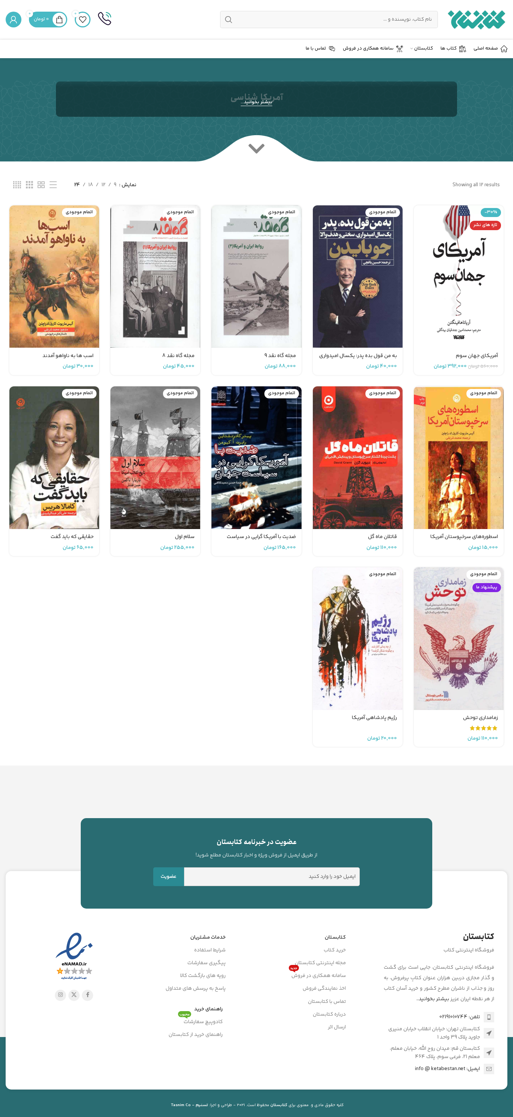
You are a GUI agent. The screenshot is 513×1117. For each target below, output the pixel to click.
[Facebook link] (87, 995)
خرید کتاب (335, 950)
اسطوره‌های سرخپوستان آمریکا (464, 537)
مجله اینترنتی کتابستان (320, 963)
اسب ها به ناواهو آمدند (68, 356)
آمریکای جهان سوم (477, 356)
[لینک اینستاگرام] (60, 995)
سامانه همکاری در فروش (318, 974)
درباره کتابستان (329, 1014)
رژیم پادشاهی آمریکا (374, 718)
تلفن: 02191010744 (459, 1017)
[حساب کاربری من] (13, 19)
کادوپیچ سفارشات (201, 1021)
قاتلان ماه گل (382, 537)
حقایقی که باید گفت (72, 537)
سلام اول (185, 537)
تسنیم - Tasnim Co (189, 1105)
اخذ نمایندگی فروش (324, 988)
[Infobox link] (104, 19)
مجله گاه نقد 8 (178, 356)
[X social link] (74, 995)
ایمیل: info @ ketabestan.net (447, 1069)
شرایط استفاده (210, 950)
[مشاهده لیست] (53, 185)
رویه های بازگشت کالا (203, 976)
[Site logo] (476, 19)
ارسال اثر (337, 1027)
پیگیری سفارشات (206, 963)
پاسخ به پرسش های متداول (196, 988)
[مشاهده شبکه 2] (41, 185)
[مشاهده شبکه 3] (29, 185)
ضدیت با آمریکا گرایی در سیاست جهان (261, 541)
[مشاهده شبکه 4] (17, 185)
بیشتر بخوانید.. (432, 999)
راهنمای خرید (208, 1009)
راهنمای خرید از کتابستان (196, 1035)
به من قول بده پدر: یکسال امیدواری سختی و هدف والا (358, 360)
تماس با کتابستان (327, 1002)
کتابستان (335, 937)
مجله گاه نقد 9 (280, 356)
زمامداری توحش (480, 718)
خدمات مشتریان (208, 937)
